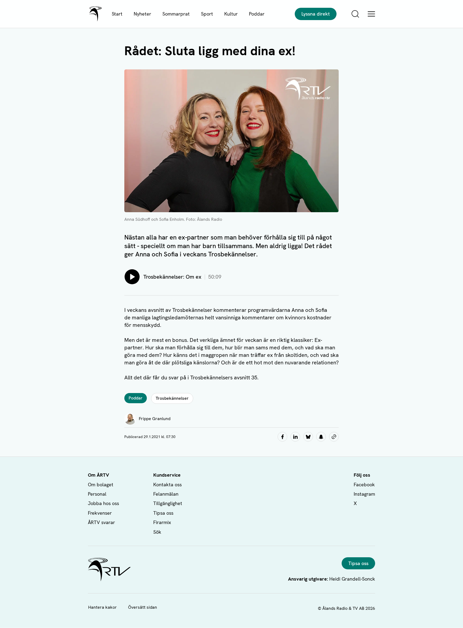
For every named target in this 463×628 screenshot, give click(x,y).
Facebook (364, 484)
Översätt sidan (142, 607)
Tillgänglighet (167, 503)
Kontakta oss (167, 484)
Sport (207, 14)
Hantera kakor (102, 607)
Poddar (256, 14)
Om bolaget (100, 484)
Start (117, 14)
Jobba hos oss (103, 503)
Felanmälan (165, 494)
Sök (157, 532)
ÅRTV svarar (101, 522)
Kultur (231, 14)
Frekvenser (100, 513)
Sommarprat (176, 14)
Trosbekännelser (172, 398)
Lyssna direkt (315, 14)
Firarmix (162, 522)
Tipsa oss (163, 513)
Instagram (364, 494)
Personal (97, 494)
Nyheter (142, 14)
